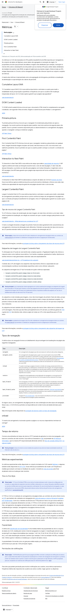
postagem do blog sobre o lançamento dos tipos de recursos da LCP (43, 243)
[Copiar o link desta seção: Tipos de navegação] (21, 336)
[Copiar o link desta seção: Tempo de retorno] (19, 432)
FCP (10, 312)
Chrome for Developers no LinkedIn (54, 596)
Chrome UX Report (15, 7)
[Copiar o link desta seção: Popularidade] (13, 525)
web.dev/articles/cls (7, 97)
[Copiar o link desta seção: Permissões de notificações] (24, 549)
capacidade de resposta (51, 163)
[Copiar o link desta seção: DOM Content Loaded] (23, 103)
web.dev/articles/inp (8, 176)
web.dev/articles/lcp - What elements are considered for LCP (20, 221)
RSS (46, 598)
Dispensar (45, 25)
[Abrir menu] (2, 2)
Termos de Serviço (6, 605)
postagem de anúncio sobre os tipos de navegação (40, 411)
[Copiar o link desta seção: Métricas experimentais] (24, 460)
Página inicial (5, 22)
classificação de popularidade (19, 529)
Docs (4, 7)
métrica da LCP (9, 237)
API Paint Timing (6, 133)
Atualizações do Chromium (31, 590)
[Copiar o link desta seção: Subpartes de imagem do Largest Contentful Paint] (41, 249)
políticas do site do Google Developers (17, 579)
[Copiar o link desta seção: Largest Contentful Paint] (25, 189)
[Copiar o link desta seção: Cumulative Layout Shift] (24, 85)
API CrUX (22, 467)
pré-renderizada (29, 395)
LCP (4, 498)
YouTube (47, 593)
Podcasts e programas (29, 598)
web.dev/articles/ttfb (18, 490)
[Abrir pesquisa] (40, 2)
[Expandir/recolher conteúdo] (14, 33)
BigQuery (55, 464)
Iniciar (58, 25)
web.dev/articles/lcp (8, 205)
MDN (3, 113)
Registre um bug (6, 590)
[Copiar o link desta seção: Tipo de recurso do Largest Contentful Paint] (36, 210)
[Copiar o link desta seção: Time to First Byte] (17, 476)
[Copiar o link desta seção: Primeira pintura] (17, 118)
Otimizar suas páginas (55, 389)
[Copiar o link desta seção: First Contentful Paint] (22, 139)
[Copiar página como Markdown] (15, 26)
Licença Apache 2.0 (46, 577)
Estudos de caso (28, 593)
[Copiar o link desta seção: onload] (9, 416)
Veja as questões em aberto (9, 593)
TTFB (62, 310)
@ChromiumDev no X (51, 590)
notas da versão (48, 469)
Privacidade (16, 605)
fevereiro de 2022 (56, 180)
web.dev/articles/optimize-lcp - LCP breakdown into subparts (20, 260)
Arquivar (26, 596)
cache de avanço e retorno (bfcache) (46, 498)
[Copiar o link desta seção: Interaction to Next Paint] (25, 159)
